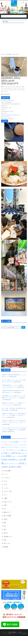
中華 (8, 453)
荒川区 (21, 463)
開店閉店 (6, 546)
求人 (5, 526)
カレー (12, 444)
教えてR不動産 (7, 515)
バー (20, 447)
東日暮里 (11, 460)
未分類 (5, 519)
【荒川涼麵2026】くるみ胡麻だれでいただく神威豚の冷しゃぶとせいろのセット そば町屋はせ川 (13, 397)
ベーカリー (3, 450)
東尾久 (5, 460)
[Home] (3, 22)
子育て (23, 453)
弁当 (12, 456)
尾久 (4, 456)
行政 (5, 540)
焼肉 (19, 459)
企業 (11, 453)
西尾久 (5, 467)
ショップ (16, 444)
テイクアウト (14, 447)
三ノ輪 (20, 450)
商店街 (20, 453)
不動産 (5, 498)
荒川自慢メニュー (8, 536)
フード (24, 447)
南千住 (15, 453)
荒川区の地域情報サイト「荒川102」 (16, 632)
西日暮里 (12, 467)
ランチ (9, 450)
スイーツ (7, 447)
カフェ (7, 445)
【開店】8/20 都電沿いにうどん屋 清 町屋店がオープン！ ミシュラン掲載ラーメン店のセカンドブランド (14, 415)
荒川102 (8, 463)
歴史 (17, 459)
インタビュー (7, 477)
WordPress (24, 633)
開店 (19, 467)
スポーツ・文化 (8, 491)
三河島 (5, 453)
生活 (5, 529)
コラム (5, 484)
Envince (9, 633)
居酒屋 (8, 456)
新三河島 (20, 456)
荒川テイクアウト (14, 463)
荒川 (5, 463)
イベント (6, 474)
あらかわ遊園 (14, 442)
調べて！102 (7, 543)
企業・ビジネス (8, 501)
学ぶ (5, 508)
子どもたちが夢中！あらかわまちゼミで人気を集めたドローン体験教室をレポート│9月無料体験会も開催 (14, 429)
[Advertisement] (14, 39)
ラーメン (15, 450)
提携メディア (7, 512)
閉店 (16, 467)
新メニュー (15, 456)
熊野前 (22, 460)
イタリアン (20, 442)
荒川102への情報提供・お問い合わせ (10, 54)
